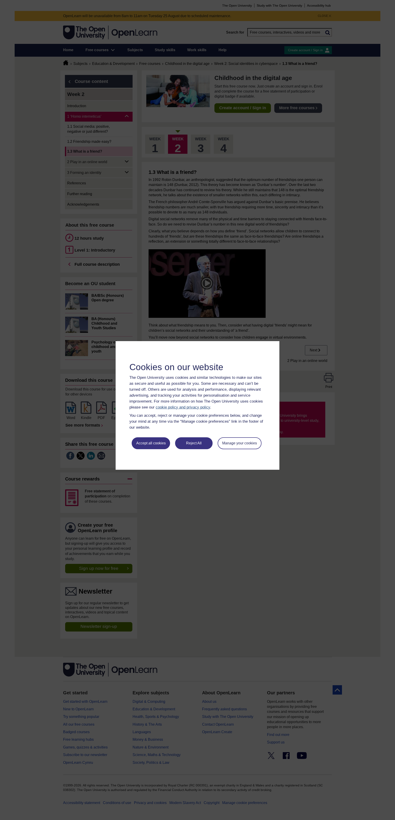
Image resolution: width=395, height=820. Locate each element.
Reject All (194, 443)
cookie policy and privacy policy (183, 407)
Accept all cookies (151, 443)
